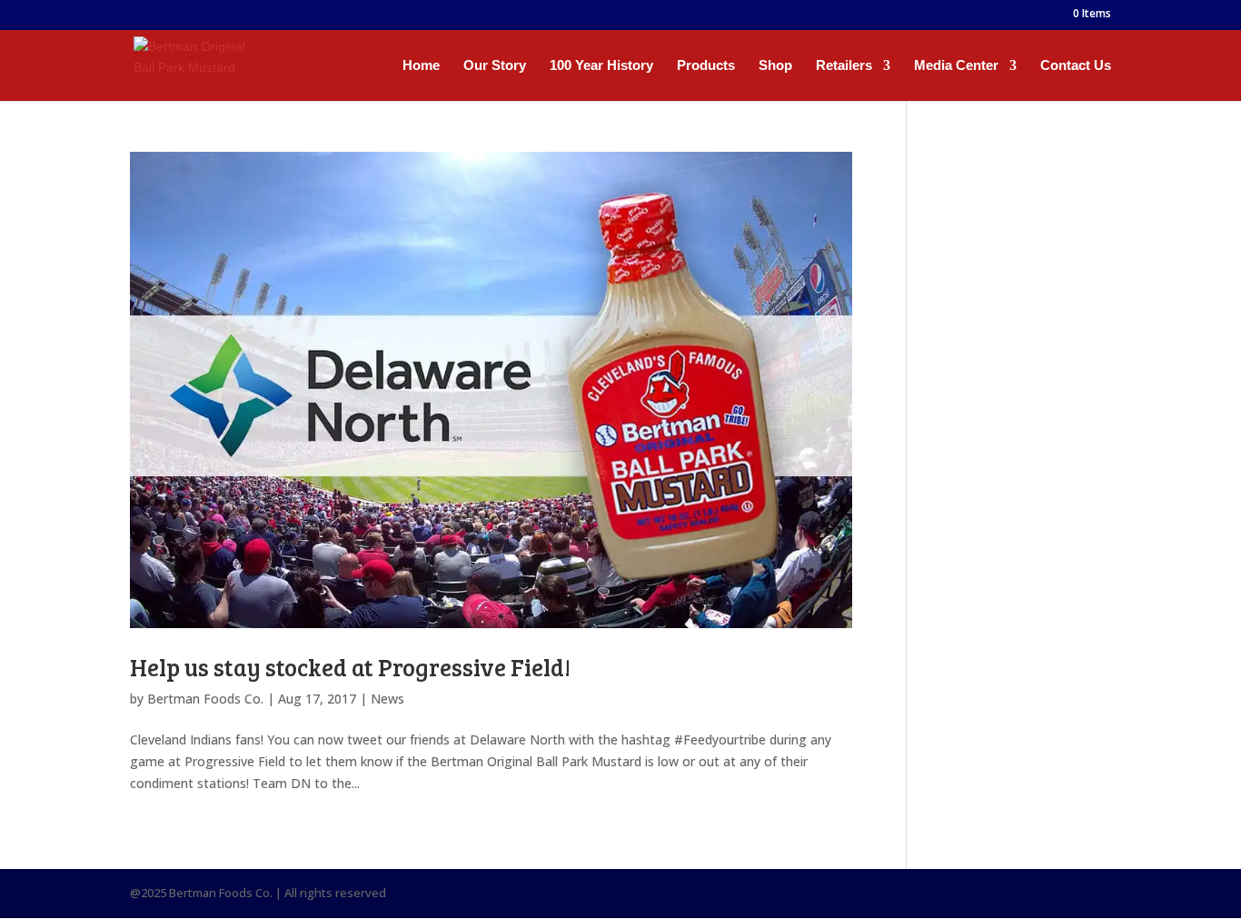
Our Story (494, 66)
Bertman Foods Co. (205, 698)
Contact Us (1075, 66)
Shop (775, 66)
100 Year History (601, 66)
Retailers (844, 66)
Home (421, 66)
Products (706, 66)
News (387, 698)
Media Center (956, 66)
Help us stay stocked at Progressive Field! (350, 667)
